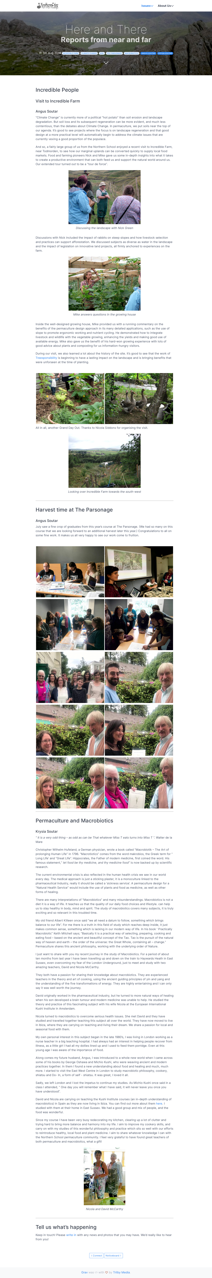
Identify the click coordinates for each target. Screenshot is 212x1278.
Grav (84, 1272)
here (159, 1103)
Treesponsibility (46, 358)
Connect (97, 1255)
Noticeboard (112, 1255)
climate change (89, 53)
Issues (146, 5)
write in (71, 1235)
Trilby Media (121, 1272)
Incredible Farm (70, 53)
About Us (164, 5)
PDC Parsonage (114, 53)
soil (102, 53)
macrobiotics (131, 53)
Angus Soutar (148, 53)
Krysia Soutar (165, 53)
